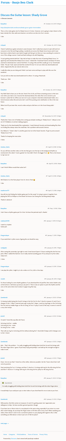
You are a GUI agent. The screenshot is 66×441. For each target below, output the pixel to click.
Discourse (14, 438)
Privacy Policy (43, 434)
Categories (12, 434)
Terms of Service (33, 434)
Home (5, 434)
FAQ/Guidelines (21, 434)
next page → (5, 423)
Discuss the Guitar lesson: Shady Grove (24, 15)
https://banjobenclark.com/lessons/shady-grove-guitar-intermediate (21, 27)
